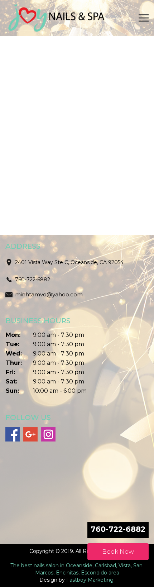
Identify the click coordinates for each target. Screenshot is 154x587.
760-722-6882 (32, 279)
